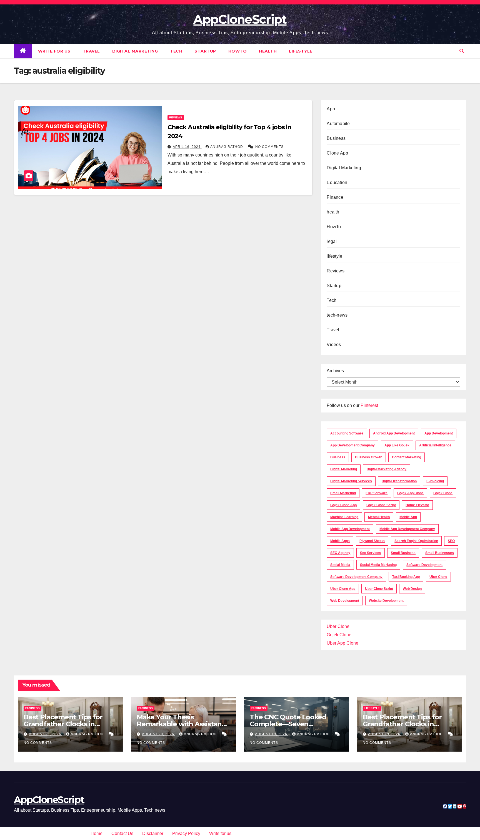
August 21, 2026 (45, 734)
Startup (205, 51)
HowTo (237, 51)
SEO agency (340, 553)
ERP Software (377, 493)
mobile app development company (407, 529)
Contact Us (122, 833)
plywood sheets (372, 541)
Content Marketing (406, 457)
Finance (335, 197)
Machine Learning (344, 517)
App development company (352, 445)
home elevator (417, 505)
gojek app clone (410, 493)
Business (336, 138)
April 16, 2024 (187, 147)
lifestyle (300, 51)
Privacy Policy (186, 833)
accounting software (346, 433)
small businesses (439, 553)
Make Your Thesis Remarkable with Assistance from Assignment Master (183, 724)
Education (337, 182)
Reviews (175, 117)
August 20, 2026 (158, 734)
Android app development (394, 433)
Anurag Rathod (227, 147)
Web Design (412, 589)
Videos (334, 344)
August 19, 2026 (271, 734)
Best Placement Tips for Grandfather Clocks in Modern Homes (63, 724)
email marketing (343, 493)
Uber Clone (338, 626)
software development (424, 565)
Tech (176, 51)
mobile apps (340, 541)
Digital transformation (399, 481)
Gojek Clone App (343, 505)
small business (403, 553)
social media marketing (378, 565)
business (337, 457)
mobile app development (350, 529)
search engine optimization (416, 541)
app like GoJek (396, 445)
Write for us (54, 51)
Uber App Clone (342, 643)
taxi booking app (406, 577)
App (331, 108)
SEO (451, 541)
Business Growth (368, 457)
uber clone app (342, 589)
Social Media (340, 565)
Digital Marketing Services (351, 481)
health (268, 51)
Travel (91, 51)
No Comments (269, 147)
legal (332, 241)
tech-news (337, 315)
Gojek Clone (442, 493)
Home (96, 833)
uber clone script (379, 589)
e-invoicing (435, 481)
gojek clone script (381, 505)
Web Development (344, 601)
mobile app (408, 517)
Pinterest (369, 405)
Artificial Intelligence (435, 445)
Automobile (338, 123)
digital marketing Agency (386, 469)
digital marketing (343, 469)
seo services (370, 553)
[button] (461, 51)
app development (438, 433)
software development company (356, 577)
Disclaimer (152, 833)
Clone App (337, 153)
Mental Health (379, 517)
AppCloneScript (239, 19)
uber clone (438, 577)
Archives (335, 370)
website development (386, 601)
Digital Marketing (135, 51)
